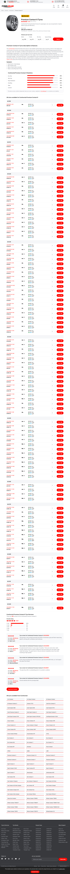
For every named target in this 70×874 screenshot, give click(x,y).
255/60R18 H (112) (10, 443)
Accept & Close (35, 871)
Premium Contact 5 (50, 755)
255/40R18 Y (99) (10, 425)
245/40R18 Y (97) (10, 339)
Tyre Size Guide (62, 834)
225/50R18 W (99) (10, 222)
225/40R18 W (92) (10, 208)
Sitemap (35, 866)
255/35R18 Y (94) (10, 421)
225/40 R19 (38, 844)
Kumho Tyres (26, 838)
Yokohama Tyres (16, 849)
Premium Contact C (50, 759)
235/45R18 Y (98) (10, 317)
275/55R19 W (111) (10, 520)
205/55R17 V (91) (10, 127)
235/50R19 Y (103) (10, 276)
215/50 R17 (48, 847)
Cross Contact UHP (31, 729)
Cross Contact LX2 (50, 725)
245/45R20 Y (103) (11, 385)
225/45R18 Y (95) (10, 217)
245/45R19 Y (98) (10, 412)
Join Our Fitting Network (4, 846)
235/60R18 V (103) (10, 330)
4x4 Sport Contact (31, 699)
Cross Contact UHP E (51, 729)
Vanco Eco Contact (11, 798)
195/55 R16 (38, 836)
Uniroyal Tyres (16, 847)
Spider (14, 682)
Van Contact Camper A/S (13, 789)
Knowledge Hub (62, 832)
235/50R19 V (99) (10, 262)
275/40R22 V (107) (10, 548)
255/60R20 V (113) (10, 470)
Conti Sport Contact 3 (32, 712)
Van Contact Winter (31, 794)
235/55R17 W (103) (10, 294)
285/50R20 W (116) (10, 570)
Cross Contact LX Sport (32, 725)
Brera (14, 650)
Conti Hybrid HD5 (11, 707)
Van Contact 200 (50, 776)
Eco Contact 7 (30, 742)
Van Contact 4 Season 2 (32, 781)
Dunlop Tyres (26, 832)
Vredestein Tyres (27, 847)
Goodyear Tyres (16, 836)
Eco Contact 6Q (11, 742)
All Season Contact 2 (12, 703)
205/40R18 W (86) (10, 136)
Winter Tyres (4, 838)
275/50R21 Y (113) (10, 534)
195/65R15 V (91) (10, 104)
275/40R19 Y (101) (10, 511)
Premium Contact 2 (11, 755)
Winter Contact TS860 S (32, 807)
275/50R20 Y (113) (10, 525)
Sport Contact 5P (31, 768)
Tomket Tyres (16, 846)
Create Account (62, 838)
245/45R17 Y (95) (10, 403)
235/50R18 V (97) (10, 244)
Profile (30, 36)
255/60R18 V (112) (10, 448)
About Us (61, 828)
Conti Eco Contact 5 (50, 703)
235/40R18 (46, 678)
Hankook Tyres (27, 836)
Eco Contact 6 (49, 738)
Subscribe (63, 859)
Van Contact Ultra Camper (13, 794)
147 (14, 639)
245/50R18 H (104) (10, 344)
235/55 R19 (38, 838)
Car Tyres (3, 828)
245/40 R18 (49, 838)
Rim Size (39, 36)
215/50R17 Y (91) (10, 154)
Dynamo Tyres (16, 834)
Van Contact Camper (51, 785)
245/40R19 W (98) (10, 353)
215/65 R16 (38, 846)
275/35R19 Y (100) (10, 507)
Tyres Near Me (4, 842)
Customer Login (62, 840)
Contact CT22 (30, 703)
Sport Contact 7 (11, 772)
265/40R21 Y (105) (10, 489)
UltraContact (30, 772)
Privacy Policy (43, 866)
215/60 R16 (48, 849)
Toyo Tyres (26, 846)
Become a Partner (63, 866)
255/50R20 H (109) (10, 466)
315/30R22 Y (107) (10, 593)
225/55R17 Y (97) (10, 235)
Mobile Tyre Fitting (5, 844)
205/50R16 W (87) (10, 131)
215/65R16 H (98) (10, 145)
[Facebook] (2, 859)
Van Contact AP (30, 785)
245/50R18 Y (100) (10, 348)
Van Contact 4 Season (12, 781)
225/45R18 (46, 657)
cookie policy (62, 868)
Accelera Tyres (16, 828)
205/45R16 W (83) (10, 113)
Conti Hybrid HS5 (31, 707)
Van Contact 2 (30, 776)
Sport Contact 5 (49, 763)
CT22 (47, 733)
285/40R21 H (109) (10, 557)
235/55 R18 (49, 840)
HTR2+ (9, 751)
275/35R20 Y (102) (10, 516)
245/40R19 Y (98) (10, 357)
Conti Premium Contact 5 (13, 712)
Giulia (14, 661)
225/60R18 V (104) (10, 226)
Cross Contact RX (11, 729)
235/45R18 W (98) (10, 312)
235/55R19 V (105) (10, 280)
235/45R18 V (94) (10, 308)
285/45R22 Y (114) (10, 561)
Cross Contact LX (11, 725)
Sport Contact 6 (49, 768)
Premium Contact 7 (31, 759)
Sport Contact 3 (30, 763)
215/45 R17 (48, 842)
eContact (29, 746)
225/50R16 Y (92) (10, 199)
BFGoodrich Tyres (17, 830)
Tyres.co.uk (7, 6)
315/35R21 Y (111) (10, 588)
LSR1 (47, 751)
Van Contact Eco (30, 789)
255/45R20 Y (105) (10, 461)
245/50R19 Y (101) (10, 366)
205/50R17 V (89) (10, 118)
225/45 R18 (38, 834)
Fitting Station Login (63, 842)
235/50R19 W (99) (10, 271)
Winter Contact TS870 (12, 811)
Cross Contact (10, 720)
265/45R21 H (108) (10, 498)
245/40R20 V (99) (10, 376)
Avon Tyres (26, 828)
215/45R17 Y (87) (10, 149)
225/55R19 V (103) (10, 195)
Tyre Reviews (43, 91)
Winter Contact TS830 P (13, 802)
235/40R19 (46, 646)
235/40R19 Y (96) (10, 253)
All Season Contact (50, 699)
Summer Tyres (4, 836)
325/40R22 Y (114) (10, 607)
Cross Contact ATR (50, 720)
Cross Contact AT (31, 720)
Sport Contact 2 (11, 763)
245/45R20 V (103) (11, 398)
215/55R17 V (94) (10, 158)
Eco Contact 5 (30, 738)
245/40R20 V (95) (10, 371)
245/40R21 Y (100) (10, 394)
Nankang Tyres (27, 840)
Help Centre (61, 830)
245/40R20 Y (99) (10, 380)
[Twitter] (5, 859)
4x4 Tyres (3, 832)
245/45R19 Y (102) (10, 362)
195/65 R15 (38, 842)
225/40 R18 (38, 828)
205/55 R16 (49, 828)
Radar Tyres (26, 842)
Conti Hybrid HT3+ (50, 707)
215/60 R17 (48, 844)
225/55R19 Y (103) (10, 231)
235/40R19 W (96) (10, 249)
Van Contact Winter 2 (51, 794)
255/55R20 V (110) (10, 434)
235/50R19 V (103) (10, 267)
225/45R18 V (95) (10, 213)
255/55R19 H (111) (10, 452)
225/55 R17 (38, 840)
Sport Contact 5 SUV (12, 768)
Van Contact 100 (11, 776)
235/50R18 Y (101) (10, 326)
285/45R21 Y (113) (10, 575)
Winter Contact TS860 (12, 807)
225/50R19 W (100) (10, 181)
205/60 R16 (38, 847)
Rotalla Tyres (26, 844)
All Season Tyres (5, 840)
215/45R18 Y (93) (10, 163)
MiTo (14, 672)
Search (58, 39)
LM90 (28, 751)
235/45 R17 (38, 849)
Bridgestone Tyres (28, 830)
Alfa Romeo (15, 638)
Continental (11, 48)
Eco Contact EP (10, 746)
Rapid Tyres (15, 844)
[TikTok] (19, 859)
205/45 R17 (49, 832)
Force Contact (49, 746)
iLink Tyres (15, 838)
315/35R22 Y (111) (10, 597)
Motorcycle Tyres (5, 830)
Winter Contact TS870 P (32, 811)
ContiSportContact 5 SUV (52, 716)
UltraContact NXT (50, 772)
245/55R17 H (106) (10, 407)
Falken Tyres (26, 834)
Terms (39, 866)
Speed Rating (48, 36)
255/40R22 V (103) (10, 439)
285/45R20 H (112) (10, 566)
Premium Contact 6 (11, 759)
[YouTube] (16, 859)
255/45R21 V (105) (10, 475)
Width (22, 36)
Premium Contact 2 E (31, 755)
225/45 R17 (38, 830)
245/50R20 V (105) (10, 389)
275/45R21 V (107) (10, 538)
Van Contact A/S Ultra (51, 781)
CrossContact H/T (31, 733)
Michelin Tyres (16, 840)
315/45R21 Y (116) (10, 584)
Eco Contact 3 (10, 738)
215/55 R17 (48, 830)
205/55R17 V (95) (10, 122)
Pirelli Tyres (15, 842)
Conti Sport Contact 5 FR (13, 716)
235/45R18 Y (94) (10, 321)
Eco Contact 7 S (49, 742)
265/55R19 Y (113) (10, 484)
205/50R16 (46, 635)
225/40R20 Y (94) (10, 190)
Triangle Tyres (27, 849)
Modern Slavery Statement (51, 866)
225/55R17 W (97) (10, 204)
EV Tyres (3, 834)
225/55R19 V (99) (10, 186)
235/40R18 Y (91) (10, 303)
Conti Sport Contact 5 (51, 712)
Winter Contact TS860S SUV (52, 807)
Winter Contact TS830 (51, 798)
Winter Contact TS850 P (32, 802)
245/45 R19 (49, 846)
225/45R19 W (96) (10, 176)
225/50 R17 (49, 834)
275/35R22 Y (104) (10, 543)
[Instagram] (12, 859)
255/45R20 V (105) (10, 457)
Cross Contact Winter (12, 733)
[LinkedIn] (9, 859)
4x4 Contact (10, 699)
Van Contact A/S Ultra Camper (14, 785)
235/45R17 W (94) (10, 290)
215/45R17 (46, 668)
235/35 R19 (49, 836)
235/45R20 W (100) (11, 285)
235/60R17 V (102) (10, 299)
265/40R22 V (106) (10, 493)
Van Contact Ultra (50, 789)
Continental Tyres (17, 832)
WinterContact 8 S (50, 811)
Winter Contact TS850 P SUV (53, 802)
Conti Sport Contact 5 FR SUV (33, 716)
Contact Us (61, 836)
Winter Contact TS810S (32, 798)
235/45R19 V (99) (10, 258)
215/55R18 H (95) (10, 167)
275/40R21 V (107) (10, 529)
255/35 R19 (38, 832)
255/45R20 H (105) (11, 430)
